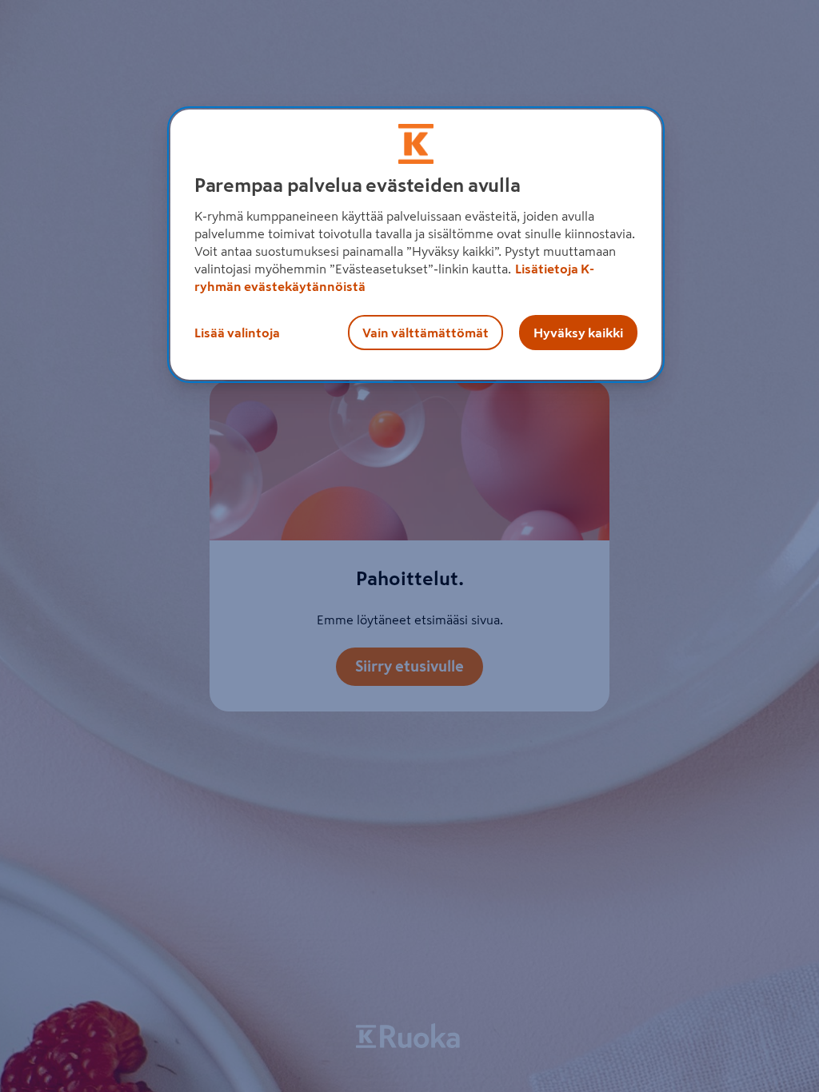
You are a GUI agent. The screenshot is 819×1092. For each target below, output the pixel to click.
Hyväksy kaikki (578, 332)
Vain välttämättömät (425, 332)
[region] (415, 245)
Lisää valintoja (237, 332)
